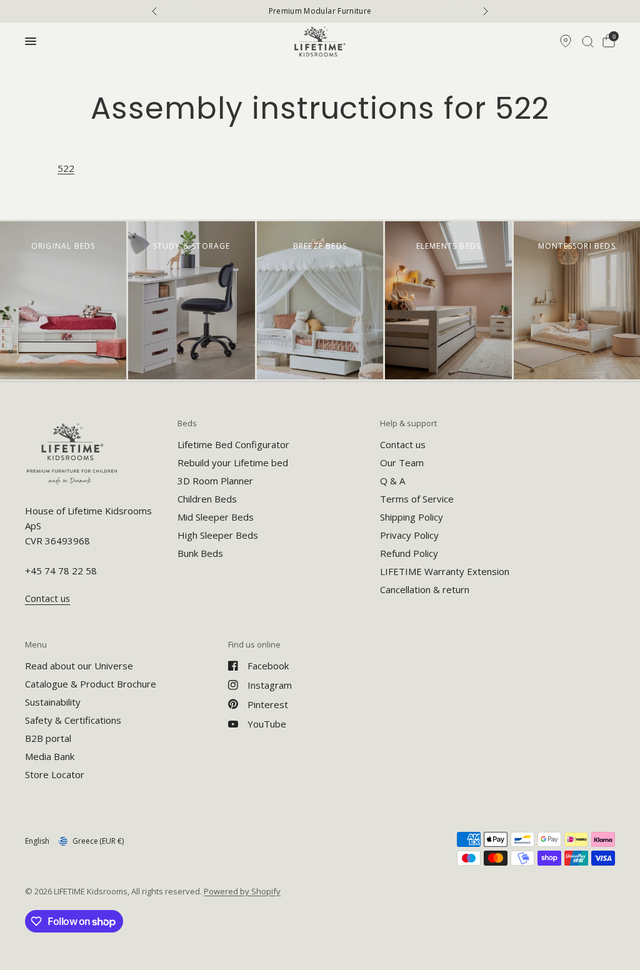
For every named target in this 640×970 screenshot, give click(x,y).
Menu (36, 645)
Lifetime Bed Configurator (233, 444)
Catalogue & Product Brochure (90, 684)
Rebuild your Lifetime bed (233, 462)
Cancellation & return (424, 589)
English (37, 841)
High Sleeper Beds (218, 535)
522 (66, 168)
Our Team (402, 462)
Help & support (408, 423)
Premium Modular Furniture (320, 11)
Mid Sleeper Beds (216, 517)
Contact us (403, 444)
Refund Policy (409, 553)
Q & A (392, 480)
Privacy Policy (409, 535)
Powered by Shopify (242, 891)
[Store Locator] (566, 41)
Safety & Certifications (73, 720)
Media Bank (49, 756)
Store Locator (54, 774)
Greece (98, 841)
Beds (187, 423)
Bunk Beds (200, 553)
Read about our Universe (79, 665)
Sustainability (53, 702)
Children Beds (207, 498)
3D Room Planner (215, 480)
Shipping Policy (411, 517)
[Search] (588, 41)
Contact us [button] (47, 598)
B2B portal (48, 738)
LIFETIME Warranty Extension (444, 571)
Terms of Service (417, 498)
